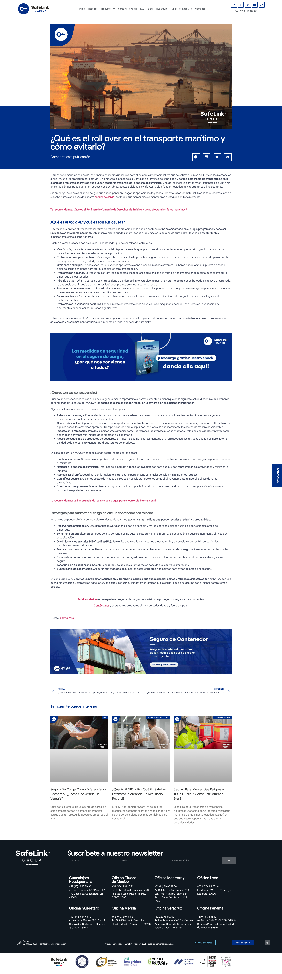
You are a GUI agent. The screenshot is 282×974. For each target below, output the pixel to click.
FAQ (142, 8)
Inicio (82, 8)
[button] (196, 157)
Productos (106, 8)
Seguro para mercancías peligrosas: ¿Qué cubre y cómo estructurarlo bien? (200, 794)
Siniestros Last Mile (182, 8)
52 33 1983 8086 (248, 11)
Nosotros (93, 8)
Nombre (73, 856)
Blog (150, 8)
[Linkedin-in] (234, 5)
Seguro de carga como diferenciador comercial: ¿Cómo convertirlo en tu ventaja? (78, 794)
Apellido (124, 856)
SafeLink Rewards (127, 8)
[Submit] (229, 860)
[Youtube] (255, 5)
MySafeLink (162, 8)
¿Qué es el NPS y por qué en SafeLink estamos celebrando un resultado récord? (139, 794)
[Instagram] (248, 5)
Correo (174, 856)
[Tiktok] (262, 5)
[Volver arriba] (267, 942)
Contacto (200, 8)
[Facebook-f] (241, 5)
